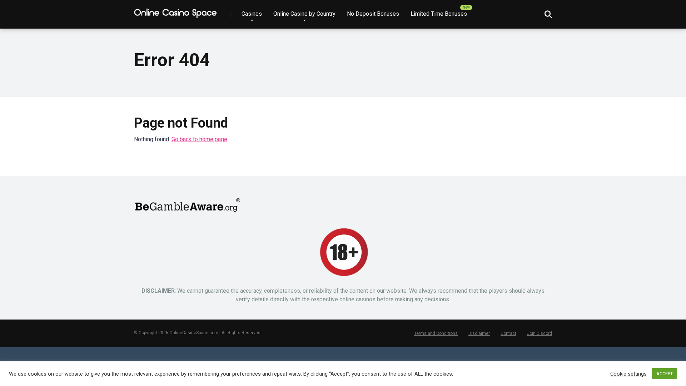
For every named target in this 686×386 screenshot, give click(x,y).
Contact (508, 333)
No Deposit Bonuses (373, 13)
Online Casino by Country (304, 13)
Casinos (252, 13)
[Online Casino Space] (176, 11)
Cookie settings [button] (628, 374)
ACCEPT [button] (664, 373)
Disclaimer (479, 333)
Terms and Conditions (436, 333)
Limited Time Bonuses (439, 13)
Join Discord (539, 333)
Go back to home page (199, 139)
